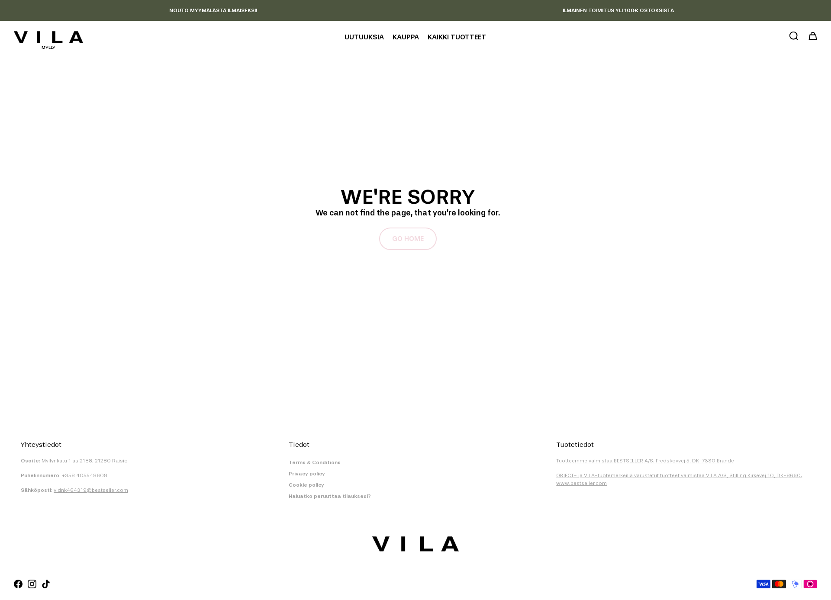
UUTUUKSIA (364, 37)
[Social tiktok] (46, 584)
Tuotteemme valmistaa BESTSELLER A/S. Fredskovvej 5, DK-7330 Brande (645, 461)
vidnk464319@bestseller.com (91, 490)
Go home (408, 238)
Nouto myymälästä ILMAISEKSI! (213, 10)
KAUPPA (406, 37)
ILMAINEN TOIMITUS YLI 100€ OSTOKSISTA (618, 10)
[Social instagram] (32, 584)
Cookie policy (306, 485)
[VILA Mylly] (48, 37)
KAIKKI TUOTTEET (457, 37)
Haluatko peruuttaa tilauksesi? (330, 496)
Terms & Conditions (315, 462)
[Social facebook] (18, 584)
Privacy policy (307, 474)
